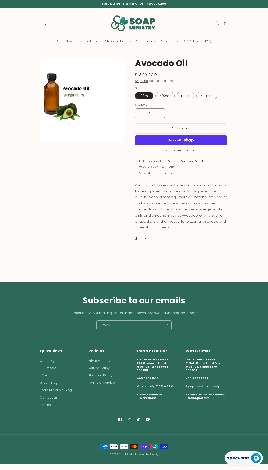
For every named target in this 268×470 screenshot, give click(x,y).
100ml (144, 96)
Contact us (49, 397)
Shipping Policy (100, 375)
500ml (165, 96)
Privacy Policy (99, 361)
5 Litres (207, 96)
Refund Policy (99, 368)
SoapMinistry (127, 454)
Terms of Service (101, 383)
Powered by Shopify (146, 454)
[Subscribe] (166, 325)
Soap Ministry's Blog (56, 390)
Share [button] (144, 238)
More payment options (181, 150)
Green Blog (49, 383)
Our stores (48, 368)
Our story (47, 361)
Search (45, 405)
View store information (157, 173)
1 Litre (185, 96)
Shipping (141, 81)
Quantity (141, 105)
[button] (44, 23)
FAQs (44, 375)
